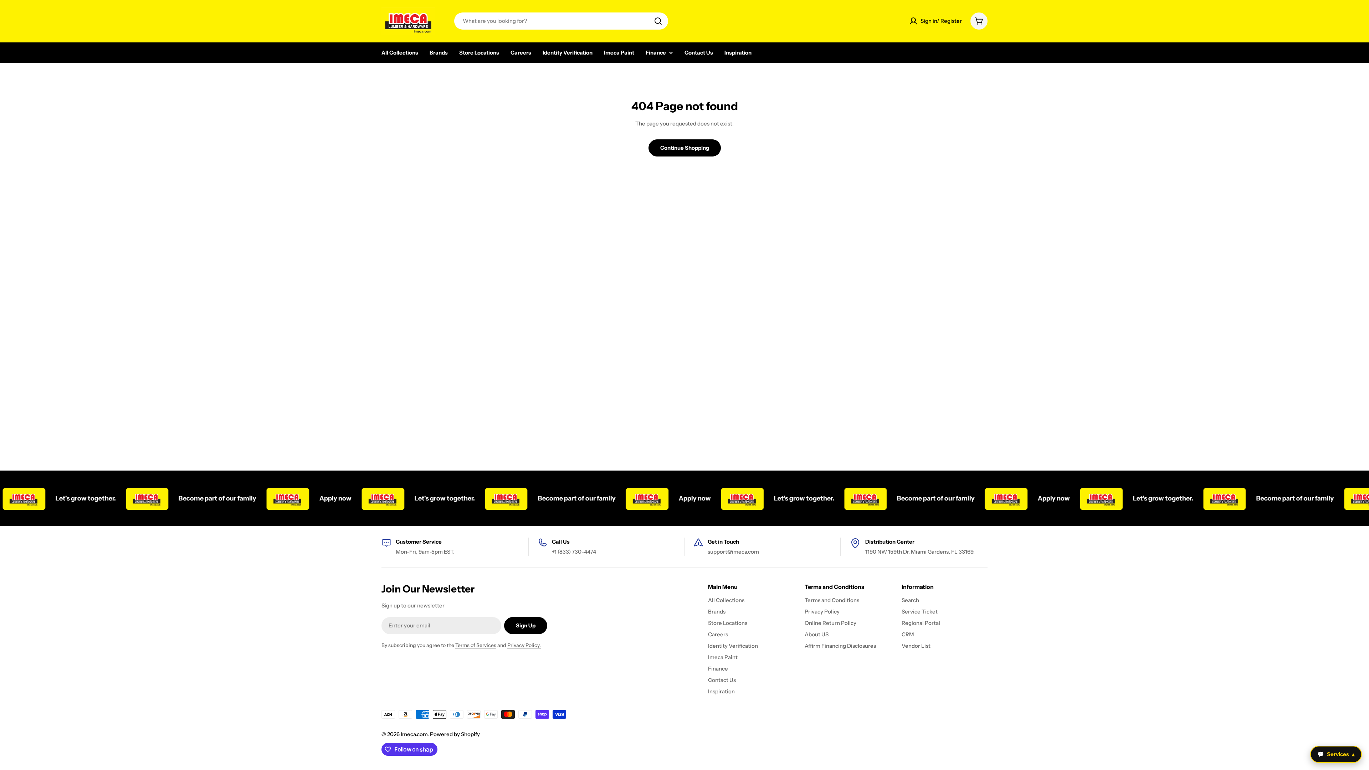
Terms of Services (475, 645)
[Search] (658, 21)
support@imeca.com (733, 551)
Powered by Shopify (455, 734)
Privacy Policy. (524, 645)
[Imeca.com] (122, 498)
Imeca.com (414, 734)
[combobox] (561, 21)
